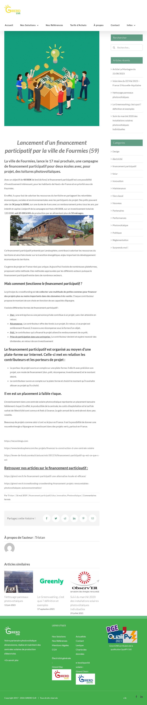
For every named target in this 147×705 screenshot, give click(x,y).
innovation (61, 495)
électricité (117, 159)
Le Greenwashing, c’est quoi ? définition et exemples (50, 601)
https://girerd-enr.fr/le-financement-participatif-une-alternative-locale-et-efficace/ (45, 476)
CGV (54, 649)
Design (116, 151)
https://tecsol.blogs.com (16, 441)
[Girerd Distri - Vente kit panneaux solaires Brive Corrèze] (85, 675)
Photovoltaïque (74, 495)
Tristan (11, 495)
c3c (125, 698)
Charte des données (81, 651)
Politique (117, 232)
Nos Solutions (59, 636)
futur (53, 495)
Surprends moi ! (120, 247)
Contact (80, 640)
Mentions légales (60, 645)
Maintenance (119, 188)
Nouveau (117, 203)
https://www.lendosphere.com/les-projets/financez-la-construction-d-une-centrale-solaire (49, 448)
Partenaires (118, 210)
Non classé (118, 195)
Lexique (80, 645)
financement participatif (40, 495)
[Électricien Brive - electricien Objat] (61, 671)
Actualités (81, 636)
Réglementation (120, 240)
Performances (119, 218)
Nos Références (59, 640)
